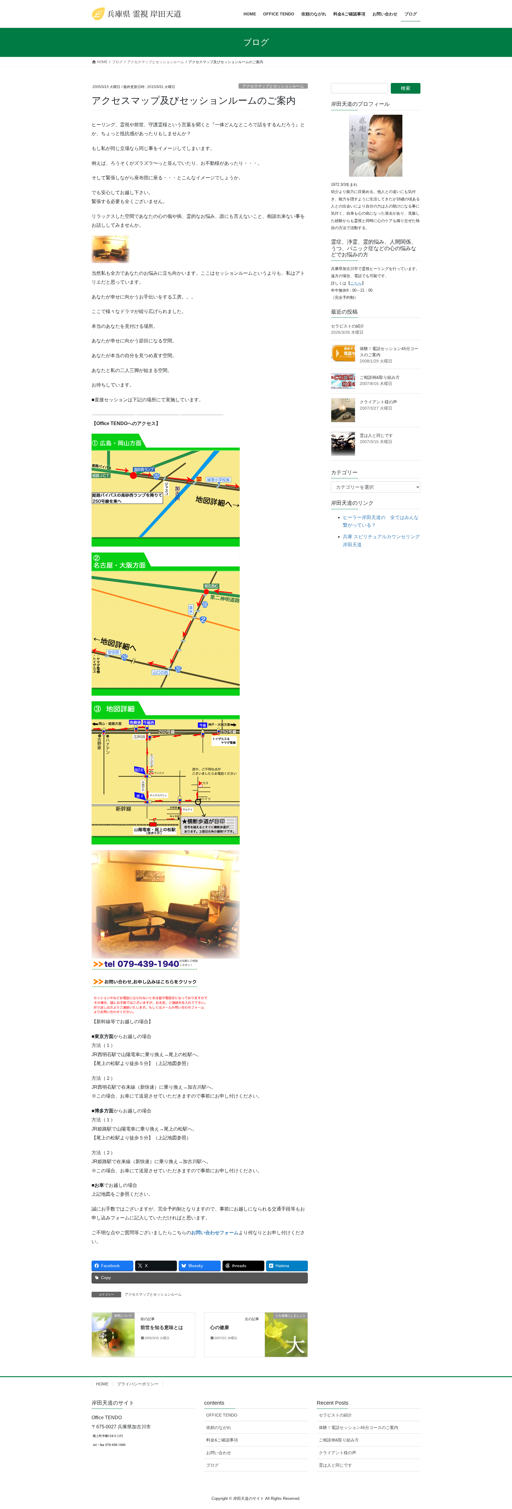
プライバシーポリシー (138, 1384)
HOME (102, 1384)
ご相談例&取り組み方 (380, 377)
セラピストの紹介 (347, 326)
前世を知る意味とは (161, 1327)
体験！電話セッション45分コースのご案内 (358, 1427)
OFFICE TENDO (221, 1415)
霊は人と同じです (376, 435)
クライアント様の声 (378, 402)
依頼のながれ (218, 1427)
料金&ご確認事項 (222, 1440)
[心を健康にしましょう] (286, 1320)
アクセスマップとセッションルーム (273, 86)
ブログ (212, 1465)
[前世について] (113, 1334)
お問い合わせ (218, 1452)
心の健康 (219, 1327)
